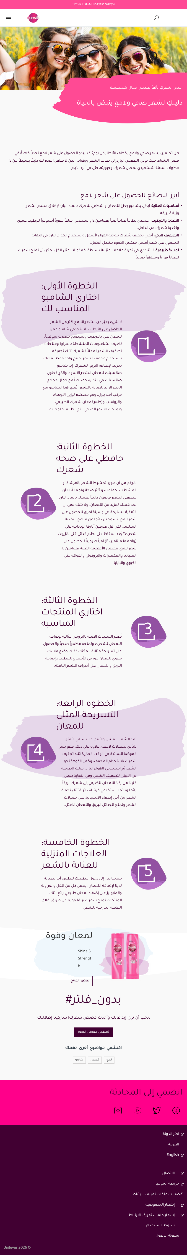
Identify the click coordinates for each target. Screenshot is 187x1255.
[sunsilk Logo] (33, 18)
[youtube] (137, 1110)
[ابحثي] (156, 17)
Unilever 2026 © (17, 1248)
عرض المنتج (78, 981)
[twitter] (157, 1110)
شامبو (79, 1060)
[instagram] (118, 1110)
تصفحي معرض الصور (93, 1032)
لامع (109, 1060)
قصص (95, 1060)
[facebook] (176, 1110)
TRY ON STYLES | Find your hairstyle (93, 4)
